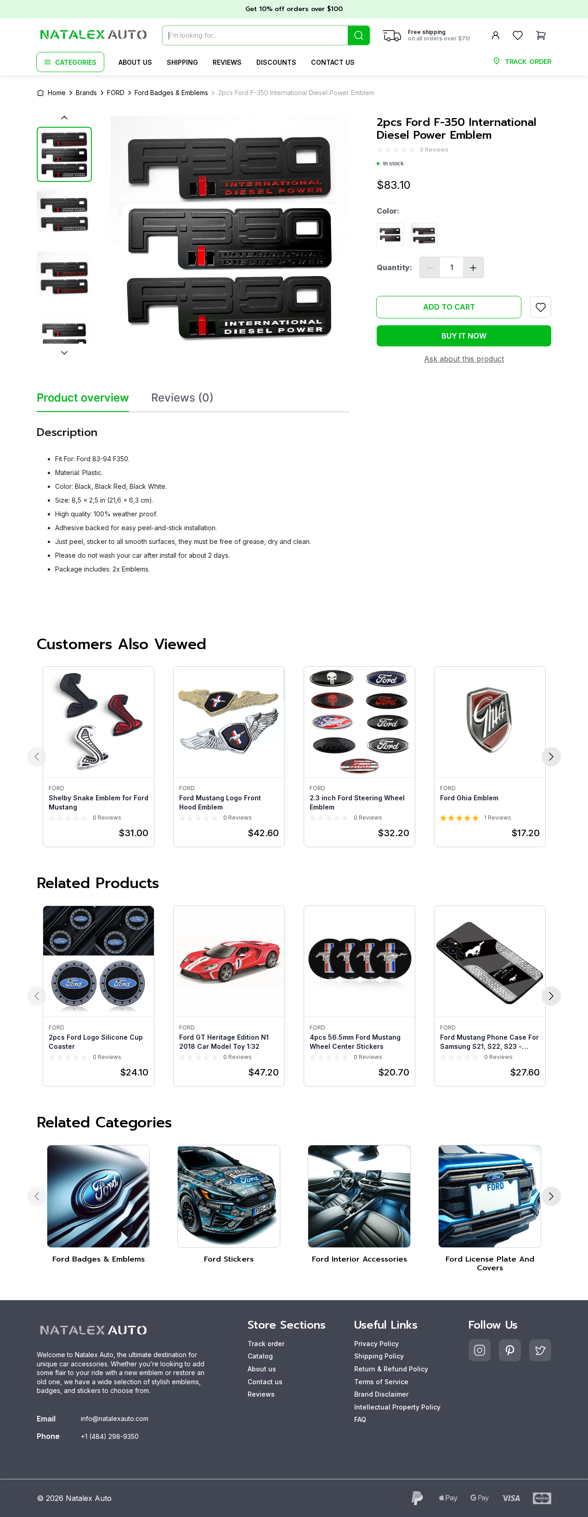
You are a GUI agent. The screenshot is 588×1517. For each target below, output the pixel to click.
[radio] (380, 150)
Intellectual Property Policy (397, 1407)
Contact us (333, 62)
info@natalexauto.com (114, 1418)
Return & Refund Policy (391, 1369)
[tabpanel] (193, 496)
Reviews (227, 62)
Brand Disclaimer (381, 1394)
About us (135, 62)
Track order (266, 1343)
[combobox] (266, 35)
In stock (393, 164)
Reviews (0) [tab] (182, 397)
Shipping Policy (379, 1356)
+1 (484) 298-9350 (110, 1436)
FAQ (360, 1419)
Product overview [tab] (83, 397)
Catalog (260, 1356)
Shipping (182, 62)
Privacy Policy (376, 1343)
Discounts (276, 62)
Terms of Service (381, 1382)
